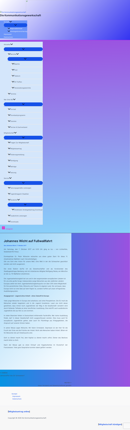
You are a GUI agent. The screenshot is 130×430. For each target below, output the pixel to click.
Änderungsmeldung (17, 155)
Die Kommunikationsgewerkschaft (20, 15)
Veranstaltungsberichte (22, 88)
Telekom (17, 76)
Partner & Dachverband (18, 127)
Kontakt (6, 22)
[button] (10, 21)
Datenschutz (8, 37)
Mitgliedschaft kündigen (110, 424)
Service (6, 178)
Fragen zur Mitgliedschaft (19, 143)
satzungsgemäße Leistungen (20, 188)
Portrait (13, 109)
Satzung (13, 172)
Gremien (13, 121)
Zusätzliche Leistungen (18, 216)
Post (15, 70)
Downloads (14, 222)
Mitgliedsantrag (16, 149)
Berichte (13, 54)
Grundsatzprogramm (17, 115)
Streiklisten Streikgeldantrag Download (28, 210)
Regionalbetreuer (16, 28)
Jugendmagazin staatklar (19, 194)
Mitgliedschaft (9, 133)
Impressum (8, 34)
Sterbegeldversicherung (18, 31)
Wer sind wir (8, 100)
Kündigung (14, 161)
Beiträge (13, 166)
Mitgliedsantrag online (19, 411)
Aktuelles (7, 44)
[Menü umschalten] (15, 25)
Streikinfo (13, 200)
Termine (13, 94)
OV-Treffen (18, 82)
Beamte (17, 64)
